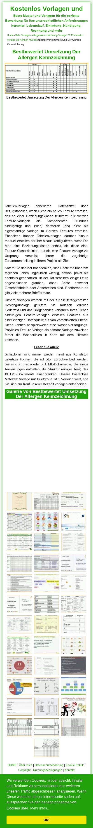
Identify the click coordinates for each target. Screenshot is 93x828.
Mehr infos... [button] (40, 808)
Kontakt (70, 770)
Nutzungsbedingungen (47, 770)
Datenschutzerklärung (49, 765)
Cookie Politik (75, 765)
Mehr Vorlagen (23, 35)
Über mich (25, 765)
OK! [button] (46, 820)
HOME (12, 765)
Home (10, 35)
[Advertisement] (46, 154)
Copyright (24, 770)
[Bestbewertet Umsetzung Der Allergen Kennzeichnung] (46, 92)
